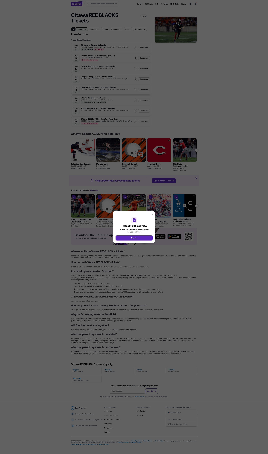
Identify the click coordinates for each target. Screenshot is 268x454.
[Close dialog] (152, 214)
